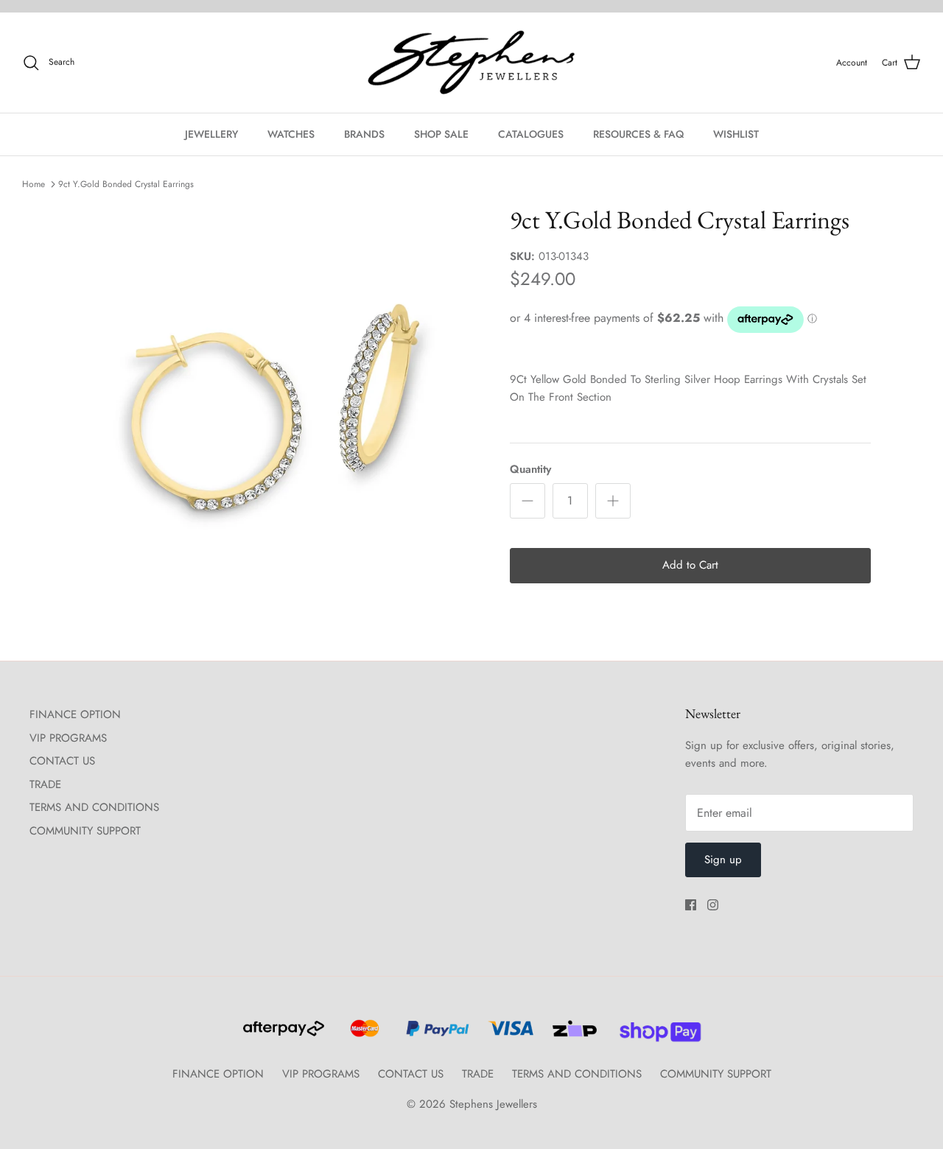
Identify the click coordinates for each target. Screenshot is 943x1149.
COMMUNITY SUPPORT (85, 831)
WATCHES (291, 134)
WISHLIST (736, 134)
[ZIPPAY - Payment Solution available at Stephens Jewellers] (573, 1035)
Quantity (530, 469)
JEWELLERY (211, 134)
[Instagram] (712, 904)
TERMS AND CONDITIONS (94, 807)
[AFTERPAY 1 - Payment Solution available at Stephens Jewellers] (282, 1035)
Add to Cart (690, 565)
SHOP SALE (441, 134)
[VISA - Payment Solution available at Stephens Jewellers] (509, 1035)
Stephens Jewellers (493, 1104)
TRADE (45, 784)
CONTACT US (62, 761)
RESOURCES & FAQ (638, 134)
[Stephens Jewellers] (471, 63)
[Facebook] (690, 904)
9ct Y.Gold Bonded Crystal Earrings (126, 184)
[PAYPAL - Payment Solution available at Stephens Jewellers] (435, 1035)
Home (33, 184)
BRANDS (364, 134)
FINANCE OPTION (75, 714)
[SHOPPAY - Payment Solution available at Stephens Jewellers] (654, 1035)
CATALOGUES (531, 134)
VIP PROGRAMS (68, 738)
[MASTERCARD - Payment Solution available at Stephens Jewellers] (363, 1035)
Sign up (723, 859)
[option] (275, 407)
